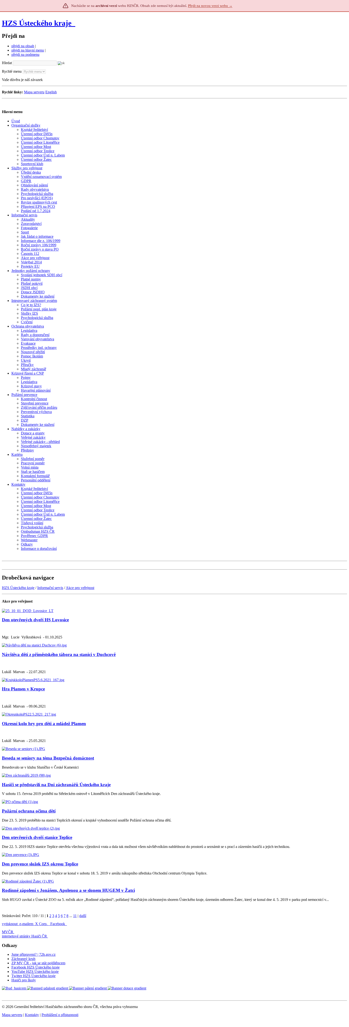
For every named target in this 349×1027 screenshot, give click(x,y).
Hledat (7, 63)
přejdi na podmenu (25, 54)
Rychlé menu (12, 71)
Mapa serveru (34, 92)
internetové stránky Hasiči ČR (24, 936)
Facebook (58, 924)
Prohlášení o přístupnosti (60, 1015)
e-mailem (26, 924)
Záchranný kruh (23, 959)
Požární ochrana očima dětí (29, 810)
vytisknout (10, 924)
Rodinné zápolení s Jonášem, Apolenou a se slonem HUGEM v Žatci (68, 890)
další (82, 916)
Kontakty (32, 1015)
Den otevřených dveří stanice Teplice (37, 837)
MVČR (7, 932)
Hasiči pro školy (23, 980)
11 (75, 916)
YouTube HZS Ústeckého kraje (35, 972)
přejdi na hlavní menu (27, 50)
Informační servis (50, 588)
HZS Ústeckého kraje (36, 23)
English (51, 92)
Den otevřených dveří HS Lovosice (35, 619)
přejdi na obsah (22, 46)
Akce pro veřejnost (80, 588)
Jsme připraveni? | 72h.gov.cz (33, 954)
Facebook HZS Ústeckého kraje (35, 967)
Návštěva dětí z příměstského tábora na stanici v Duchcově (59, 654)
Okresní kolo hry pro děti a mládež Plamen (44, 723)
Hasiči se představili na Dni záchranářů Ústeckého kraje (56, 784)
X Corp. (41, 924)
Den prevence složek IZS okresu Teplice (40, 863)
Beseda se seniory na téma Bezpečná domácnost (48, 758)
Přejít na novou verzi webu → (210, 6)
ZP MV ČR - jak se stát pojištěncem (38, 963)
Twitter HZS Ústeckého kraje (33, 976)
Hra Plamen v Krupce (23, 688)
